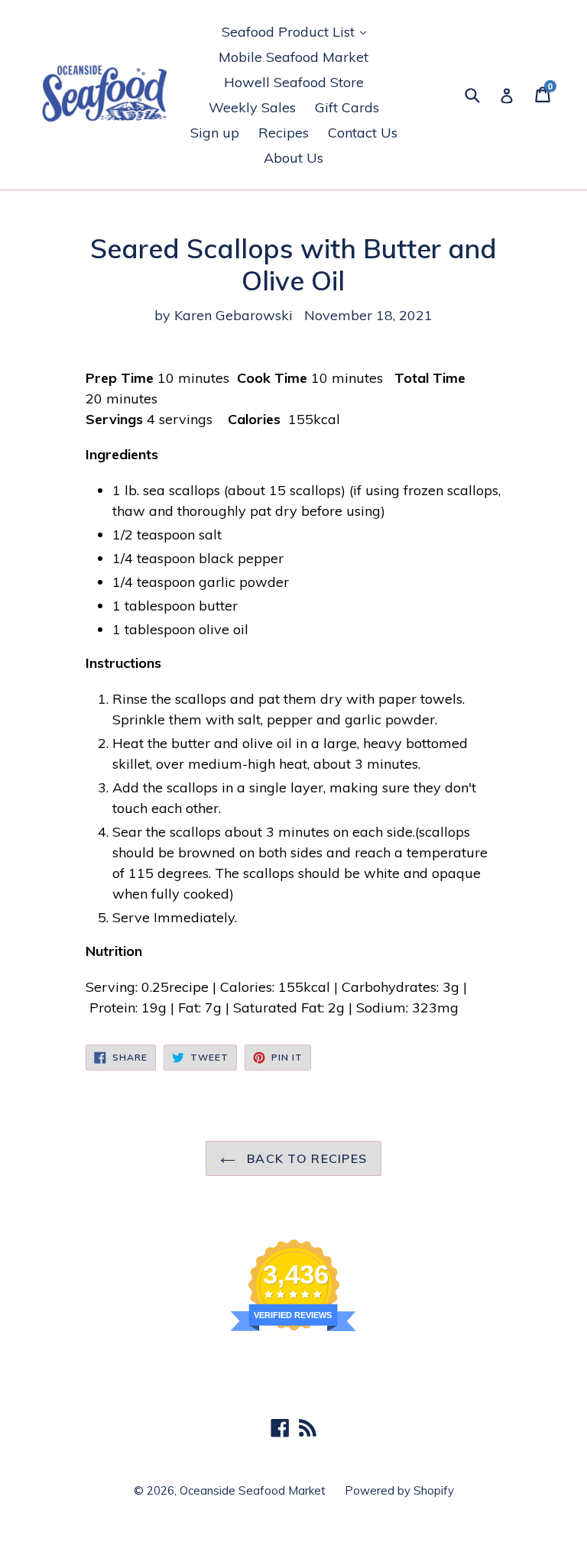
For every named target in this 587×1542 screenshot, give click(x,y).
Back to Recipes (305, 1158)
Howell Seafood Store (294, 82)
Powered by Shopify (399, 1490)
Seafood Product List (298, 31)
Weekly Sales (252, 107)
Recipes (283, 132)
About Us (293, 158)
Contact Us (362, 132)
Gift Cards (347, 107)
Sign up (214, 132)
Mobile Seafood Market (293, 57)
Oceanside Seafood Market (253, 1490)
